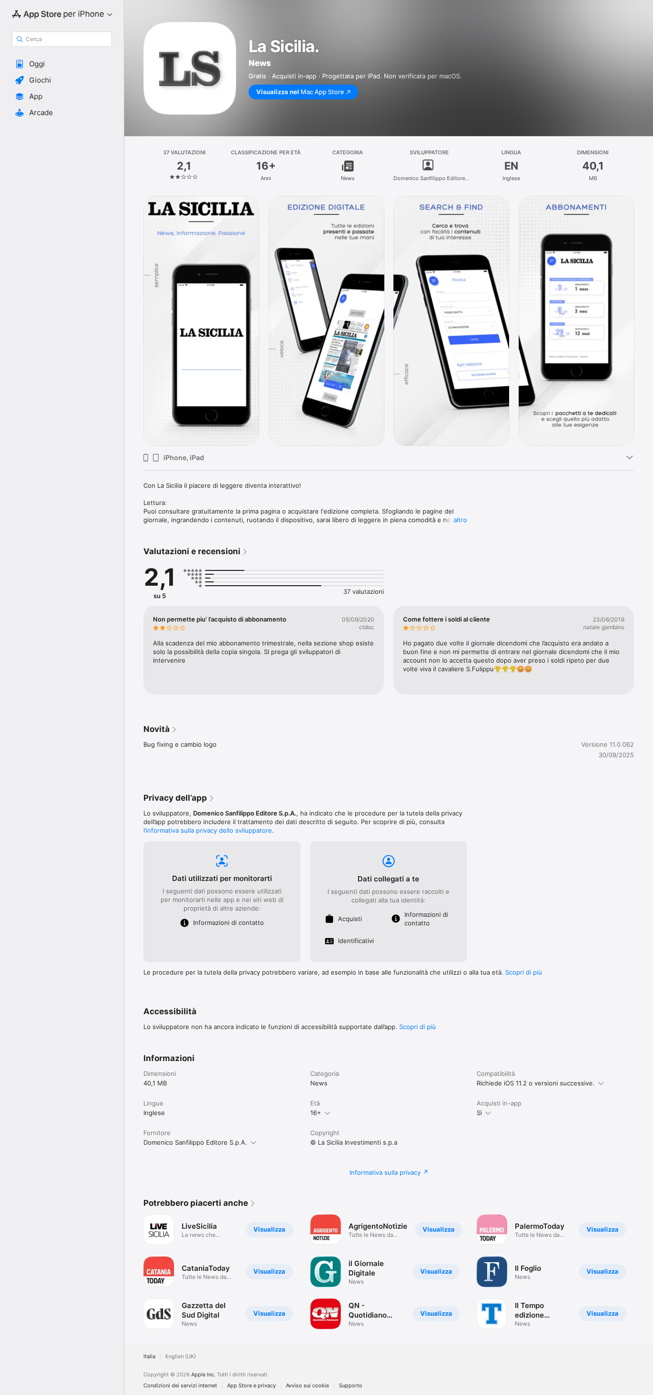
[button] (61, 64)
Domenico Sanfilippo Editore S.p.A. (195, 1142)
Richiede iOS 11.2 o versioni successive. (536, 1083)
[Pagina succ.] (643, 320)
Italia (149, 1356)
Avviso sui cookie (307, 1385)
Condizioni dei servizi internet (180, 1385)
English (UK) (180, 1356)
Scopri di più (523, 972)
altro (460, 520)
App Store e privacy (251, 1385)
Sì (479, 1112)
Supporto (350, 1385)
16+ (315, 1112)
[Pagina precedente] (134, 320)
